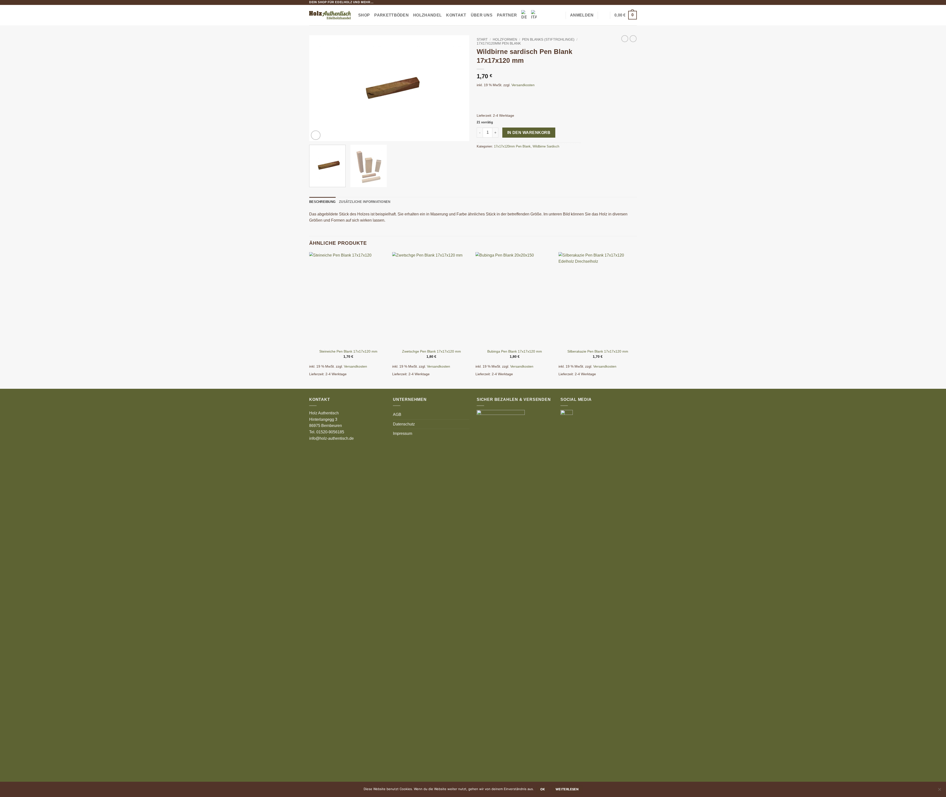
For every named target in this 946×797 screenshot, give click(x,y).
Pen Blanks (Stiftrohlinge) (548, 39)
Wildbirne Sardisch (546, 146)
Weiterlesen (567, 789)
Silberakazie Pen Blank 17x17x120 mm (597, 351)
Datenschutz (404, 424)
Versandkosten (523, 85)
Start (482, 39)
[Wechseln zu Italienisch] (534, 15)
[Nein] (939, 791)
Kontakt (456, 15)
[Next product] (624, 38)
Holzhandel (427, 15)
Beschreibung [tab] (322, 202)
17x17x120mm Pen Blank (499, 43)
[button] (560, 15)
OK (542, 789)
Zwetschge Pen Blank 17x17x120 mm (431, 351)
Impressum (402, 433)
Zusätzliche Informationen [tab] (364, 202)
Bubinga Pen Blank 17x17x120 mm (514, 351)
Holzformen (505, 39)
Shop (364, 15)
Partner (507, 15)
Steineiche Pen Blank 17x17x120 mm (348, 351)
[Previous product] (633, 38)
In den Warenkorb (528, 132)
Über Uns (482, 15)
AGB (397, 414)
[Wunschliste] (604, 15)
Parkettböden (391, 15)
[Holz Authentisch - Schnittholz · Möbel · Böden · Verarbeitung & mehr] (330, 15)
